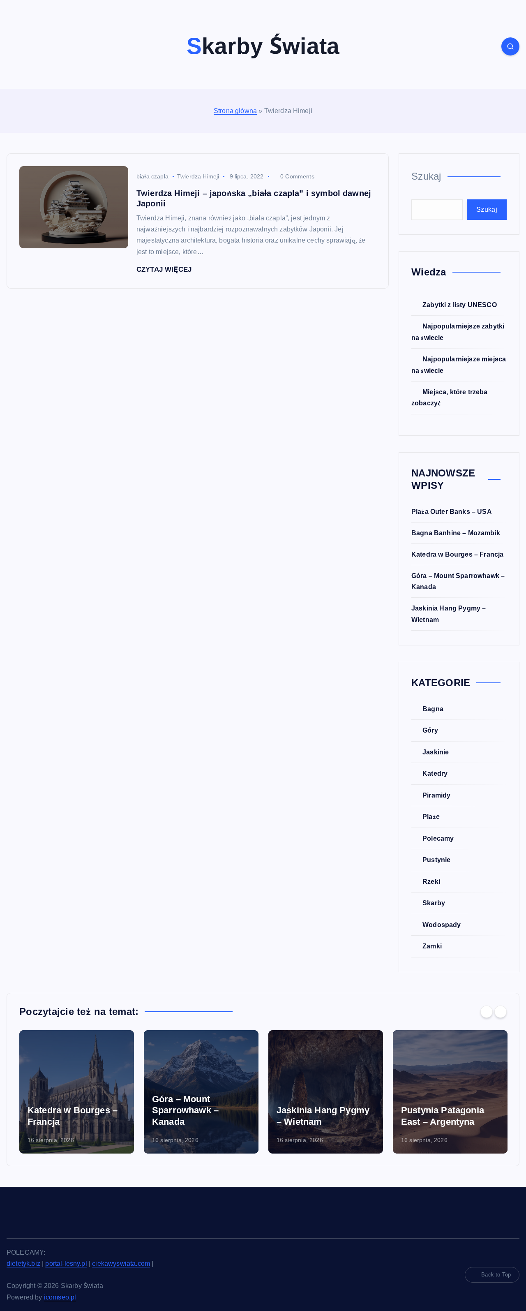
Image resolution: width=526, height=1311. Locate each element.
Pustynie (436, 859)
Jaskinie (435, 752)
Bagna (432, 708)
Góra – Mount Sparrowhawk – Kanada (185, 1110)
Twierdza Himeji (198, 176)
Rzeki (431, 881)
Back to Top (496, 1275)
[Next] (500, 1012)
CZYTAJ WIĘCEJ (165, 269)
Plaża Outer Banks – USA (451, 511)
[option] (76, 1092)
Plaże (431, 816)
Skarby (433, 902)
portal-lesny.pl (66, 1263)
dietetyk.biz (23, 1263)
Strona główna (235, 110)
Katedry (435, 773)
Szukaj (426, 176)
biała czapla (152, 176)
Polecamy (438, 838)
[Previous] (486, 1012)
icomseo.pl (60, 1297)
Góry (430, 730)
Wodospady (441, 924)
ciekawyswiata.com (121, 1263)
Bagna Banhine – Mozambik (455, 532)
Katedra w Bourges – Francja (457, 554)
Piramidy (436, 795)
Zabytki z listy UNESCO (459, 304)
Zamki (432, 946)
